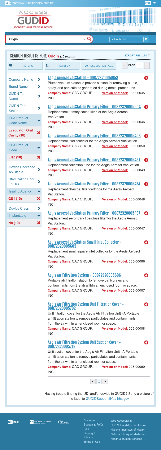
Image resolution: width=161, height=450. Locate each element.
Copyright (89, 433)
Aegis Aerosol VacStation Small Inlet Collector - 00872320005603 (84, 244)
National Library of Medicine (33, 3)
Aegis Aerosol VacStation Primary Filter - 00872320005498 (94, 135)
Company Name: (59, 93)
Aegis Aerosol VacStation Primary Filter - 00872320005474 (94, 183)
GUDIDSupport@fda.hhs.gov (107, 398)
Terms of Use (92, 442)
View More (119, 39)
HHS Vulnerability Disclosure (128, 425)
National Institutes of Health (127, 429)
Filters (28, 65)
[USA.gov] (67, 424)
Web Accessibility (121, 420)
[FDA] (148, 3)
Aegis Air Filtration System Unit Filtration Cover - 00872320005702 (86, 306)
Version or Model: (115, 93)
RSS (86, 429)
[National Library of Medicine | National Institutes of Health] (13, 424)
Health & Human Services (126, 439)
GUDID (34, 19)
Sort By (64, 65)
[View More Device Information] (146, 78)
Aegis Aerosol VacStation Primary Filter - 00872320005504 (94, 106)
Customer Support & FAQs (94, 422)
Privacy (88, 437)
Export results (136, 55)
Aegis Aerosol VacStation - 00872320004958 (83, 77)
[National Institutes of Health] (9, 3)
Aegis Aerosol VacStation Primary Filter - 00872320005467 (94, 213)
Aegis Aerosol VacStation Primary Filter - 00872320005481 (94, 159)
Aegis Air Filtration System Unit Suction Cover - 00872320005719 (84, 344)
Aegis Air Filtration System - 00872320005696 (84, 275)
